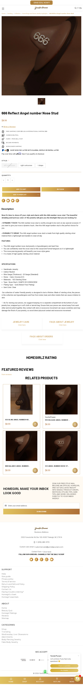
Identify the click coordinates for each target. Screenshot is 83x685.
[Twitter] (13, 200)
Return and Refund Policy (13, 584)
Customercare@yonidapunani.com (48, 547)
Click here (22, 325)
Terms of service (9, 582)
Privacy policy (7, 579)
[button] (9, 127)
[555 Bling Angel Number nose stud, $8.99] (21, 400)
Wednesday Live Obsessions (15, 634)
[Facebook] (3, 200)
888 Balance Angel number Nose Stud (17, 466)
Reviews (5, 616)
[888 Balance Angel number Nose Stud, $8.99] (21, 446)
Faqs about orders (41, 336)
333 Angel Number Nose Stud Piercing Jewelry (57, 466)
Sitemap (5, 618)
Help (4, 574)
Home (4, 608)
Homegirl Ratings (9, 613)
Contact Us (6, 589)
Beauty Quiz (7, 611)
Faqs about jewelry (62, 322)
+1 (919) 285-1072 (42, 542)
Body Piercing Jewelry (11, 640)
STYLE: (5, 161)
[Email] (8, 200)
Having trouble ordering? (13, 592)
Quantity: (6, 175)
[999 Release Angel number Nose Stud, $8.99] (61, 400)
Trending (6, 632)
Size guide (6, 576)
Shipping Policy (8, 587)
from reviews (7, 374)
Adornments (7, 637)
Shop (4, 629)
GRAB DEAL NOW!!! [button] (41, 3)
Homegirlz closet (9, 594)
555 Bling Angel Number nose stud (17, 420)
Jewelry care (21, 322)
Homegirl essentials (10, 597)
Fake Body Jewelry (10, 642)
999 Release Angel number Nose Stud (57, 420)
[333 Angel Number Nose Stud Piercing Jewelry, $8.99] (61, 446)
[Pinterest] (17, 200)
